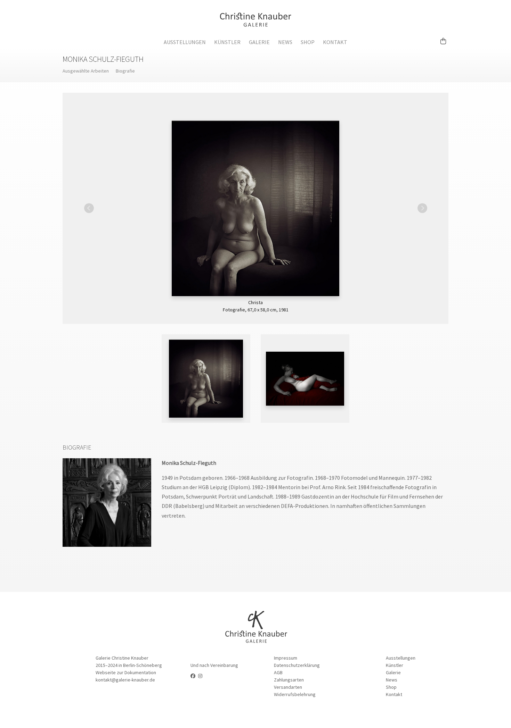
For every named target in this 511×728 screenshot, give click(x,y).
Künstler (227, 42)
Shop (308, 42)
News (285, 42)
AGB (278, 672)
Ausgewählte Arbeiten (86, 71)
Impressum (285, 658)
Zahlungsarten (289, 680)
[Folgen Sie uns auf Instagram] (200, 676)
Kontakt (335, 42)
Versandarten (288, 687)
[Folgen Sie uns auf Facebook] (192, 676)
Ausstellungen (185, 42)
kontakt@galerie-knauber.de (125, 680)
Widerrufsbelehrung (295, 694)
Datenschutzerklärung (297, 665)
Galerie (259, 42)
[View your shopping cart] (446, 37)
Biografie (125, 71)
